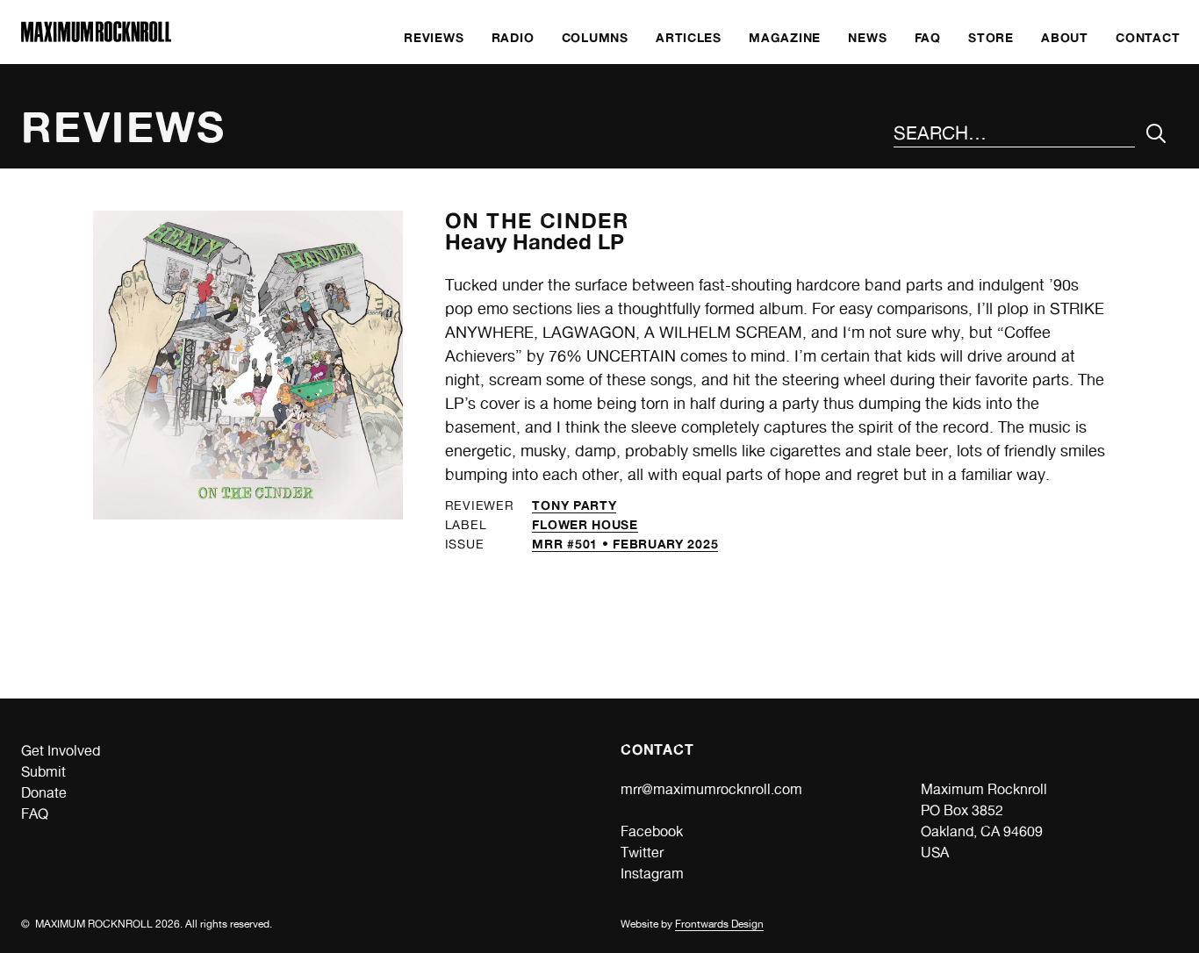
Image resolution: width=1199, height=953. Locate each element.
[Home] (96, 37)
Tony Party (574, 505)
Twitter (642, 852)
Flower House (584, 524)
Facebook (652, 831)
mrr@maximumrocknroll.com (711, 789)
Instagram (652, 873)
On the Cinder (537, 220)
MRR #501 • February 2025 (625, 543)
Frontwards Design (719, 924)
